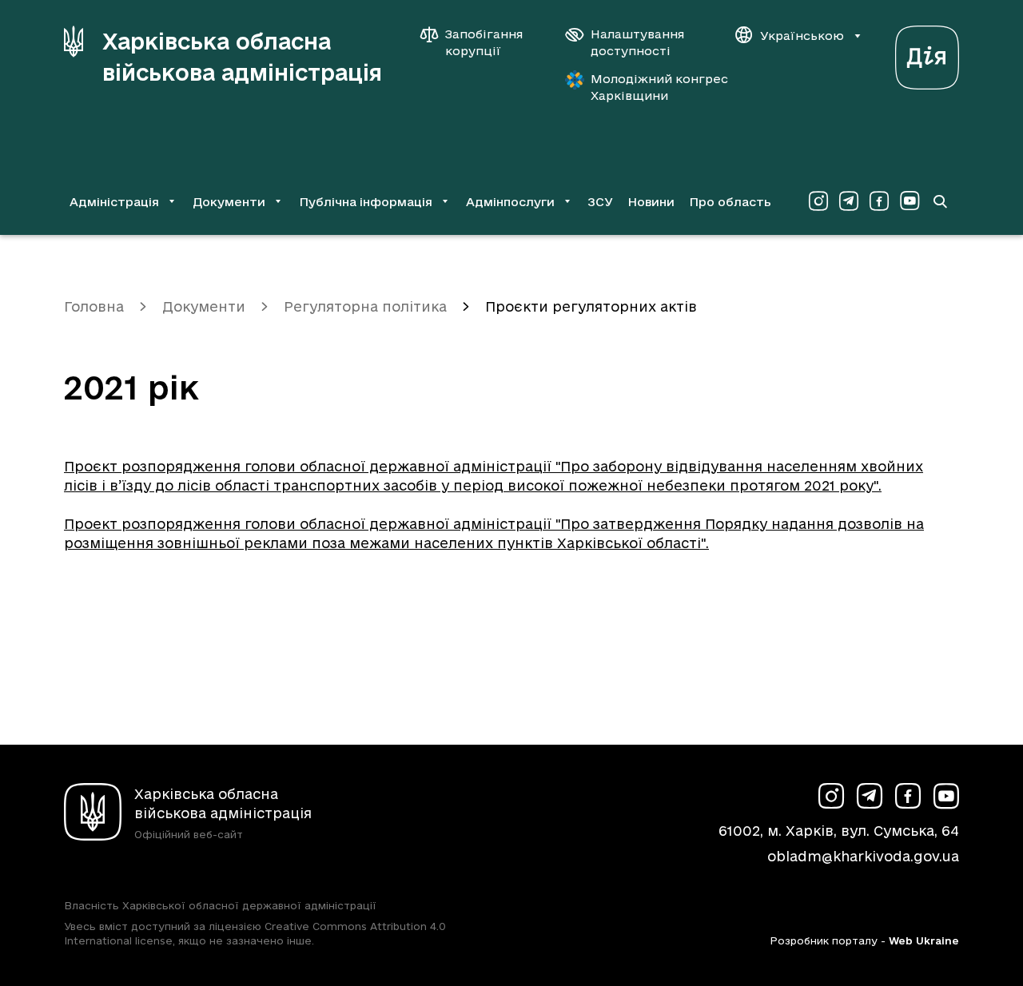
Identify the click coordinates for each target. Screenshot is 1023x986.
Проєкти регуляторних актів (591, 306)
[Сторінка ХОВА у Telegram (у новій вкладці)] (848, 201)
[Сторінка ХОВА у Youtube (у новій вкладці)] (909, 201)
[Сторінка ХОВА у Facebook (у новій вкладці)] (879, 201)
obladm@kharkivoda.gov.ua (863, 856)
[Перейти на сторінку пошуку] (939, 201)
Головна (94, 306)
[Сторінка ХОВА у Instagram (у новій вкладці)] (818, 201)
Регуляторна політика (365, 306)
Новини (651, 202)
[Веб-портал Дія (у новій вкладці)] (927, 53)
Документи (203, 306)
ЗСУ (600, 202)
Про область (730, 202)
